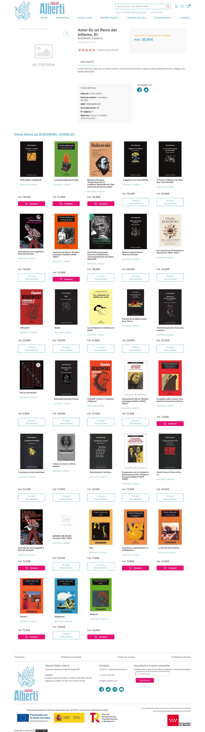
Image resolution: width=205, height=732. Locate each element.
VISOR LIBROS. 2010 (87, 42)
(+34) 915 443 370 (106, 675)
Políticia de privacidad (71, 657)
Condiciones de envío (181, 657)
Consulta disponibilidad (135, 202)
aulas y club (85, 18)
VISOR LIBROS (95, 93)
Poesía (25, 29)
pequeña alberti (109, 18)
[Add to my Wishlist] (66, 33)
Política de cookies (126, 657)
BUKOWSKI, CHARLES (28, 185)
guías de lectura (136, 18)
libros (43, 18)
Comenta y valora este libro (107, 50)
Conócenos (19, 657)
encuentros (62, 18)
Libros (21, 29)
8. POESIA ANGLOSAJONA (37, 29)
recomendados (162, 18)
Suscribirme (145, 680)
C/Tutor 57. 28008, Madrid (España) (113, 669)
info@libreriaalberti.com (108, 681)
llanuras (184, 18)
